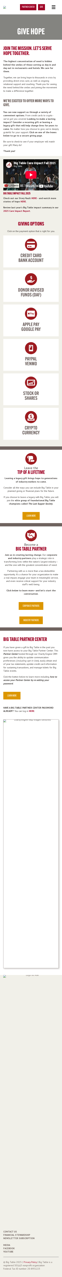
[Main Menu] (53, 7)
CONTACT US (10, 1231)
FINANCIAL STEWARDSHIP (16, 1234)
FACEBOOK (9, 1248)
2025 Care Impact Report (16, 210)
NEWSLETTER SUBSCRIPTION (19, 1238)
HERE (34, 198)
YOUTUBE (8, 1251)
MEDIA (6, 1245)
